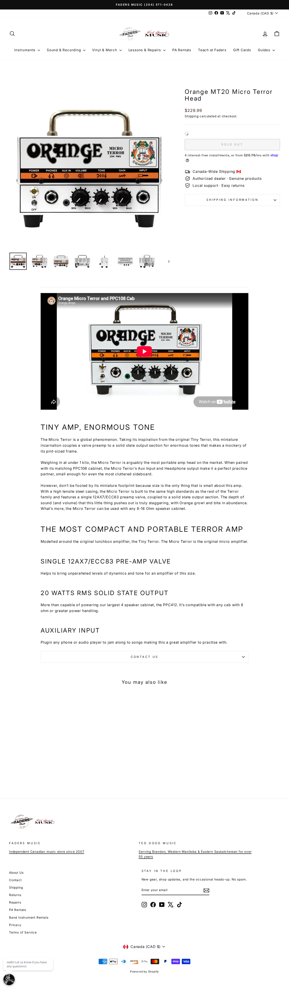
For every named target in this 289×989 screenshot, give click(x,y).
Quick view (41, 754)
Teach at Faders (212, 50)
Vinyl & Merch (105, 50)
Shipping (191, 116)
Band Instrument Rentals (28, 917)
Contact (15, 880)
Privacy (15, 925)
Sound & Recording (64, 50)
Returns (15, 895)
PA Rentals (181, 50)
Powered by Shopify (144, 971)
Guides (264, 50)
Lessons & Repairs (145, 50)
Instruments (25, 50)
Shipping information (232, 199)
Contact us (144, 657)
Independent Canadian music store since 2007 (46, 851)
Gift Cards (242, 50)
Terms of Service (23, 932)
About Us (16, 872)
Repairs (15, 902)
